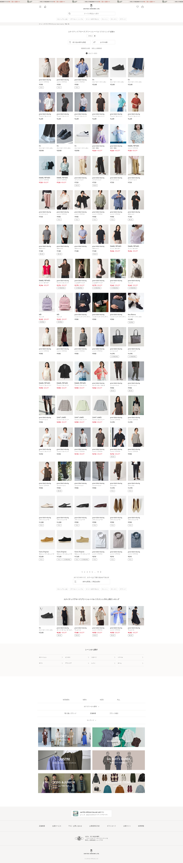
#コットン (105, 19)
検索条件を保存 (85, 48)
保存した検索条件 (97, 48)
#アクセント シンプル (77, 19)
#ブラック (123, 19)
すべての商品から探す (91, 14)
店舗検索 (42, 826)
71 (98, 572)
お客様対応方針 (94, 826)
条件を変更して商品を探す (91, 582)
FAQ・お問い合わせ (75, 826)
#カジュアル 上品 (62, 19)
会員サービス (56, 826)
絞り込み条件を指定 (79, 42)
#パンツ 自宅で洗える (92, 19)
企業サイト (127, 826)
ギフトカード (111, 826)
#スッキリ (114, 19)
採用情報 (141, 826)
